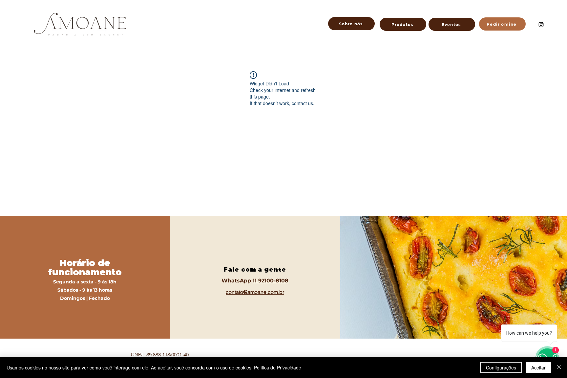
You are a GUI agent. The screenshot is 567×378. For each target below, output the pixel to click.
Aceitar (538, 367)
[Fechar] (559, 367)
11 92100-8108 (270, 281)
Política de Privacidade (277, 367)
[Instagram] (541, 24)
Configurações (501, 367)
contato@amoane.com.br (255, 292)
